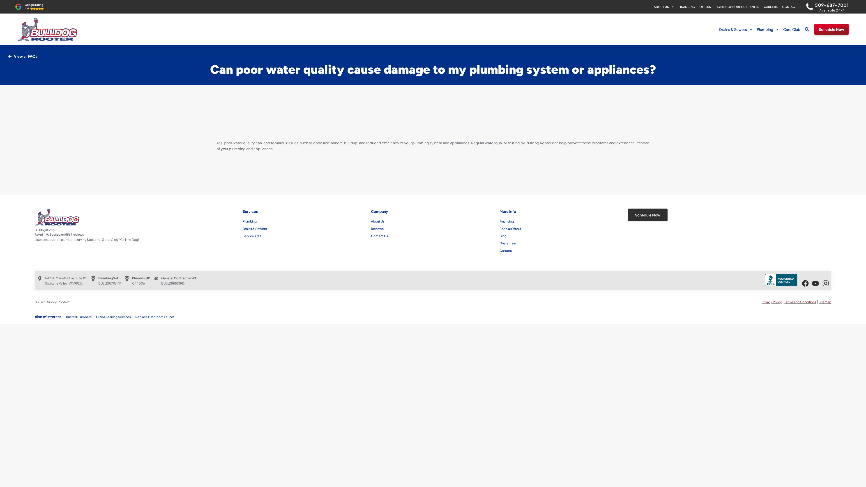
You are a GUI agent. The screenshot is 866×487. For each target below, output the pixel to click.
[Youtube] (815, 283)
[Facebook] (805, 283)
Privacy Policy (772, 302)
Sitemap (825, 302)
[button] (807, 29)
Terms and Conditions (800, 302)
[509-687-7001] (809, 6)
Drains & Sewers (733, 29)
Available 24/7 (831, 10)
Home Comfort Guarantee (737, 7)
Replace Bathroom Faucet (155, 317)
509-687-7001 (832, 5)
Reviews (377, 229)
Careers (771, 7)
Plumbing (765, 29)
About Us (661, 7)
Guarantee (508, 243)
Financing (687, 7)
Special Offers (510, 229)
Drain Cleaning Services (113, 317)
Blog (503, 236)
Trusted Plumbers (79, 317)
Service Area (252, 236)
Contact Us (791, 7)
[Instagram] (825, 283)
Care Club (791, 29)
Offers (705, 7)
